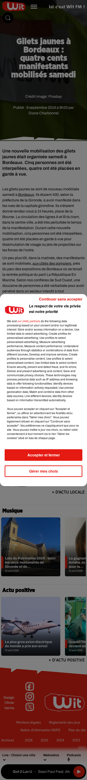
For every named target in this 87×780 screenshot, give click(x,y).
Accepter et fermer (43, 455)
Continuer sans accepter (60, 299)
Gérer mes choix (43, 471)
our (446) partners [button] (28, 321)
